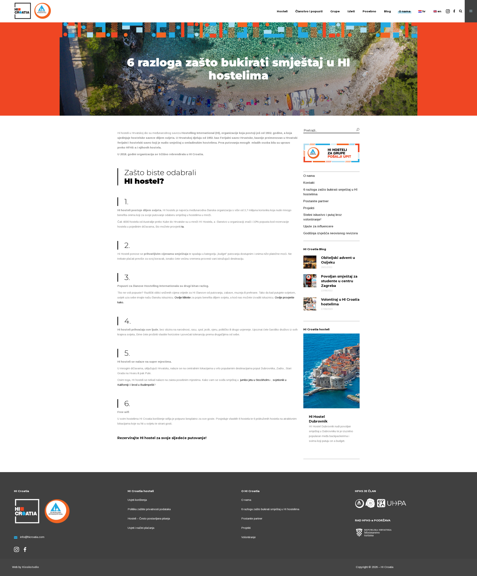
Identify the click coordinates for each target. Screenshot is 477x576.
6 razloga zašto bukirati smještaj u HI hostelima (270, 509)
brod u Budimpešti (143, 384)
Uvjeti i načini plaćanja (141, 527)
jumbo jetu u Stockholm (254, 379)
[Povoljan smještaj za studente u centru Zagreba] (309, 280)
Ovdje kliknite (183, 297)
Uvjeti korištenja (137, 499)
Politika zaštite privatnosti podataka (149, 509)
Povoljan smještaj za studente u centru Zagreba (339, 281)
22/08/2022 (327, 290)
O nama (309, 176)
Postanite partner (316, 201)
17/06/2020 (327, 309)
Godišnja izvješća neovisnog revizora (330, 233)
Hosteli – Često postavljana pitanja (149, 518)
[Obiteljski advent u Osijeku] (309, 262)
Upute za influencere (318, 226)
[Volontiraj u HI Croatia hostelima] (309, 303)
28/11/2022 (326, 267)
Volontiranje (248, 537)
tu (182, 226)
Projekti (308, 208)
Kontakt (309, 182)
